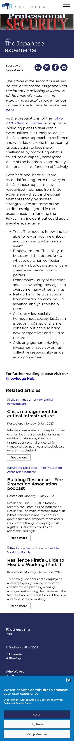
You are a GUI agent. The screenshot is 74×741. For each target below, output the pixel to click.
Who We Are (15, 671)
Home (7, 39)
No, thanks (37, 724)
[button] (68, 680)
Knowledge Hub (20, 378)
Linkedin (15, 654)
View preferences (37, 734)
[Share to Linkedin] (38, 67)
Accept (37, 714)
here (10, 110)
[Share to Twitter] (46, 67)
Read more (19, 457)
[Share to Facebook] (55, 67)
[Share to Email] (64, 67)
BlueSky (14, 658)
